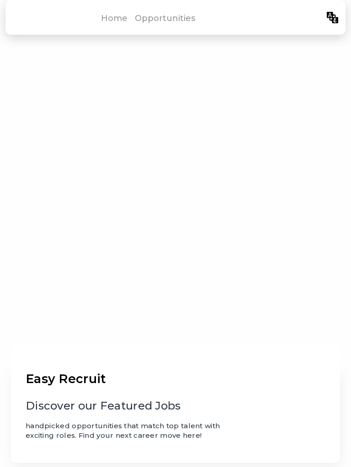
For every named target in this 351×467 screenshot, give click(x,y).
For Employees (290, 17)
